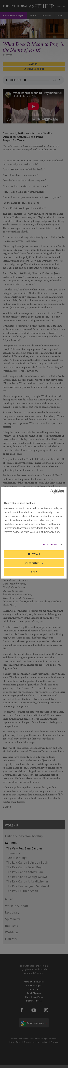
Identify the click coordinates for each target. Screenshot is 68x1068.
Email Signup (33, 993)
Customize (32, 563)
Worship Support (16, 905)
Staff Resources (33, 1000)
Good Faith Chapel (13, 15)
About (33, 15)
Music (9, 899)
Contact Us (33, 989)
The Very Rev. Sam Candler (24, 848)
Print (35, 64)
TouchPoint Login (33, 985)
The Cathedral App (33, 996)
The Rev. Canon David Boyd (24, 867)
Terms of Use (29, 1042)
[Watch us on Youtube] (34, 1010)
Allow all (34, 554)
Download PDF (35, 69)
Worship (46, 15)
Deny (34, 572)
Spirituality (12, 918)
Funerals (11, 938)
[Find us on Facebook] (21, 1010)
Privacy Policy (15, 1042)
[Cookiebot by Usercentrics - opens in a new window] (49, 491)
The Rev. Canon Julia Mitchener (27, 881)
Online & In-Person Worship (24, 836)
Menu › (61, 15)
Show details (49, 544)
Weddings (12, 932)
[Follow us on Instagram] (46, 1010)
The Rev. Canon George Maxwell (27, 876)
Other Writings (17, 857)
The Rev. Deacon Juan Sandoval (27, 886)
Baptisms (11, 925)
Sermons (11, 842)
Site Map (54, 1042)
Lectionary (12, 912)
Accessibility (43, 1042)
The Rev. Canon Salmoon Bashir (28, 862)
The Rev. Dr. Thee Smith (22, 890)
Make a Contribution (33, 981)
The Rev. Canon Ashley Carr (24, 872)
